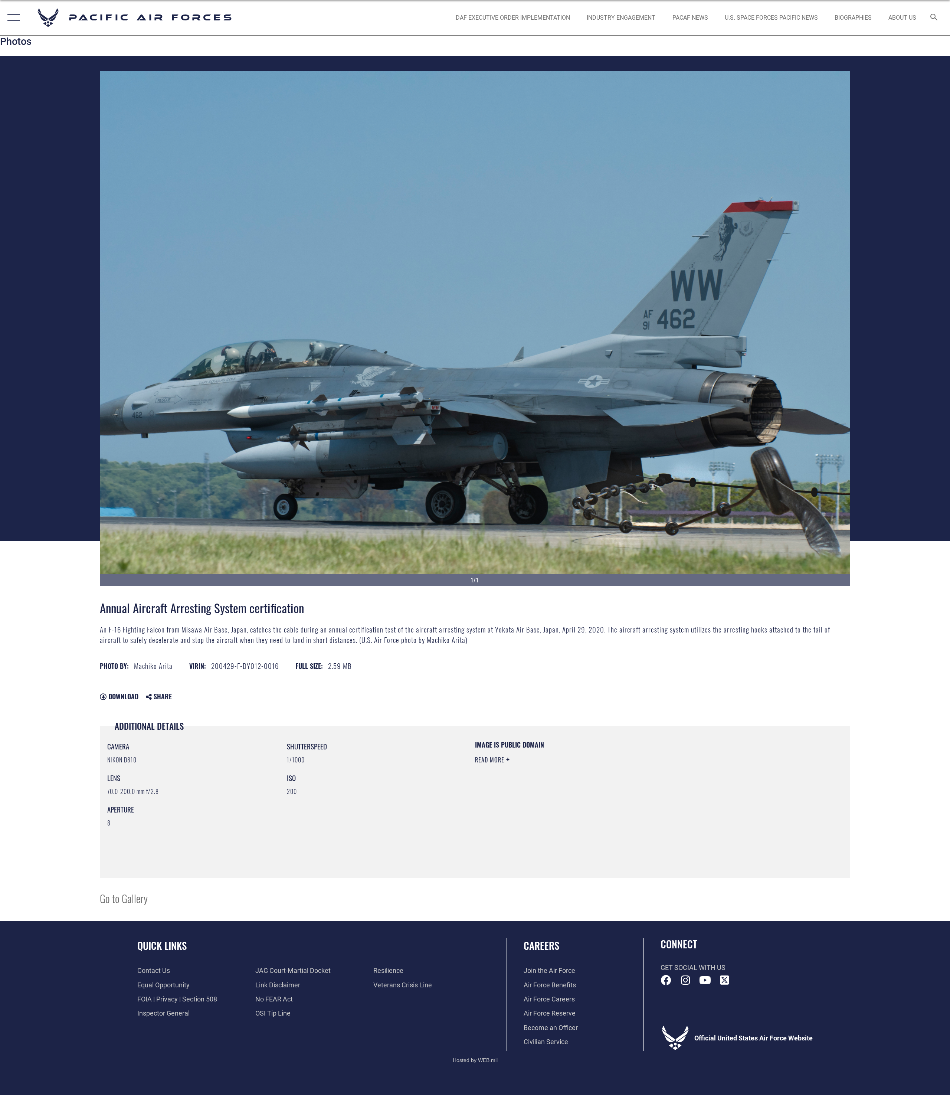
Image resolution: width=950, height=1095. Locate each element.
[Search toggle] (934, 17)
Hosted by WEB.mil (475, 1060)
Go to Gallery (124, 898)
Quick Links (162, 945)
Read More (490, 759)
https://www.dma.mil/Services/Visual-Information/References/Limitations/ (562, 796)
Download (122, 696)
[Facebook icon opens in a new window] (666, 980)
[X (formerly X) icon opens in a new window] (724, 980)
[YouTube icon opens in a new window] (705, 980)
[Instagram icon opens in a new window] (685, 980)
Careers (541, 945)
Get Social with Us (693, 967)
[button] (12, 17)
